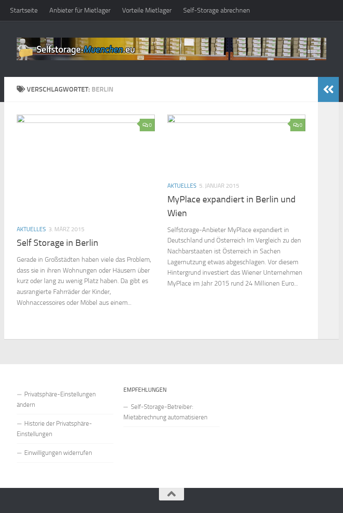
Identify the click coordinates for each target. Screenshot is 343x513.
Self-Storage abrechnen (216, 10)
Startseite (24, 10)
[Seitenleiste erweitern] (328, 89)
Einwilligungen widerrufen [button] (58, 453)
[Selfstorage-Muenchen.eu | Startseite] (171, 49)
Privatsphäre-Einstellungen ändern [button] (56, 399)
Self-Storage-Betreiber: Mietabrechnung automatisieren (165, 412)
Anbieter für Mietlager (79, 10)
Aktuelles (31, 229)
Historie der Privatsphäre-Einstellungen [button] (54, 429)
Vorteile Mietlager (147, 10)
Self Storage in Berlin (57, 242)
